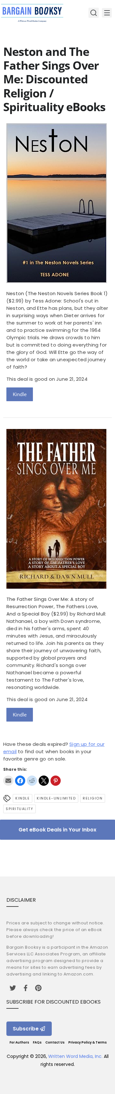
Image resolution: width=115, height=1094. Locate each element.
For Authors (19, 1042)
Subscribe (26, 1028)
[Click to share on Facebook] (20, 781)
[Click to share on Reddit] (32, 781)
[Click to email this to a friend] (8, 781)
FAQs (37, 1042)
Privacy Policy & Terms (87, 1042)
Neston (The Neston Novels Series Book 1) (57, 293)
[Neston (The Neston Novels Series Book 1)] (56, 281)
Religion (93, 798)
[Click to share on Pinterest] (55, 781)
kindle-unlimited (56, 798)
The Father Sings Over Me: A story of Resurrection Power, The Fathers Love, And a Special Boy (52, 606)
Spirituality (19, 808)
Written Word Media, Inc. (75, 1056)
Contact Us (55, 1042)
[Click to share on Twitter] (44, 781)
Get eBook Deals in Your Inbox (57, 829)
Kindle (20, 394)
